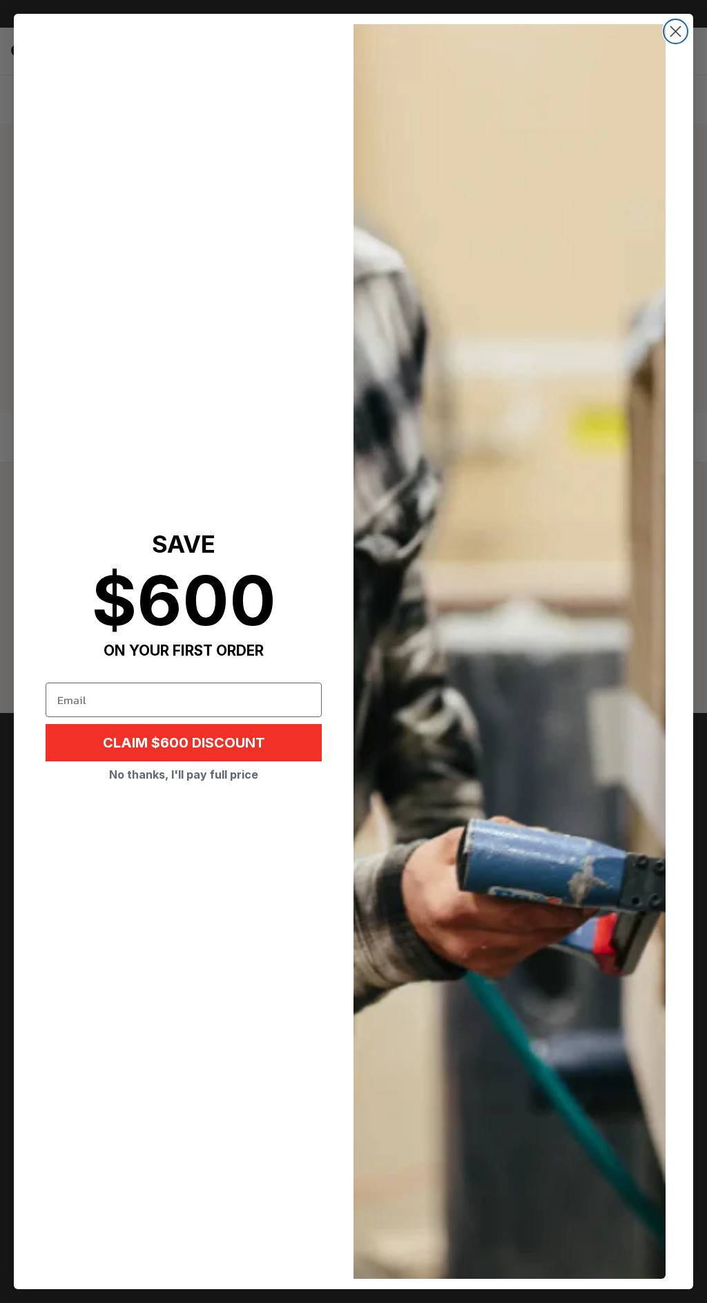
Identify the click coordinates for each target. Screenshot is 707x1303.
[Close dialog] (676, 31)
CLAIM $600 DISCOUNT (184, 742)
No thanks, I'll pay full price (183, 774)
